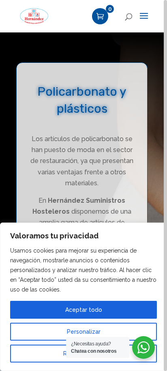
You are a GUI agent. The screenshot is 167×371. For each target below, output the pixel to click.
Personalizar (84, 331)
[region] (83, 185)
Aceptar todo (83, 310)
